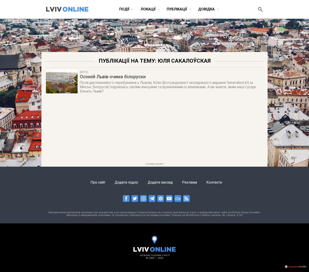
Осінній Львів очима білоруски (113, 76)
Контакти (214, 182)
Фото (84, 72)
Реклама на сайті (154, 164)
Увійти (205, 215)
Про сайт (97, 182)
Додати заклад (160, 182)
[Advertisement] (154, 129)
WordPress (192, 215)
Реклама (189, 182)
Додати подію (126, 182)
